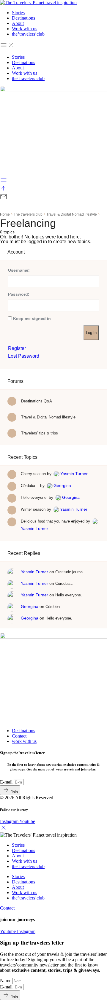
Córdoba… (30, 485)
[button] (53, 46)
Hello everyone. (34, 497)
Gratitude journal (69, 572)
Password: (18, 294)
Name (6, 980)
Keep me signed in (32, 318)
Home (5, 214)
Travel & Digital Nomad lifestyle (71, 214)
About (18, 23)
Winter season (33, 509)
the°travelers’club (28, 33)
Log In (91, 332)
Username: (19, 270)
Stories (18, 12)
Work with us (24, 28)
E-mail (7, 781)
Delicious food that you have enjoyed (52, 521)
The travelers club (28, 214)
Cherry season (33, 474)
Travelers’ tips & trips (39, 433)
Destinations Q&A (36, 401)
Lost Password (23, 356)
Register (17, 348)
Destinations (23, 17)
